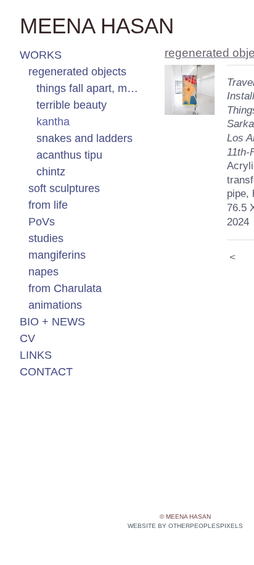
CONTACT (46, 372)
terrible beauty (71, 105)
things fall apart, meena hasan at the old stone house (89, 88)
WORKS (41, 55)
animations (55, 305)
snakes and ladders (84, 138)
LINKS (36, 355)
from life (48, 205)
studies (45, 238)
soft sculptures (64, 188)
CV (27, 338)
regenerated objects (77, 71)
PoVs (41, 222)
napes (43, 272)
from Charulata (65, 288)
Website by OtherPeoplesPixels (185, 525)
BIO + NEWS (52, 322)
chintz (50, 171)
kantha (53, 121)
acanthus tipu (69, 155)
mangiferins (57, 255)
